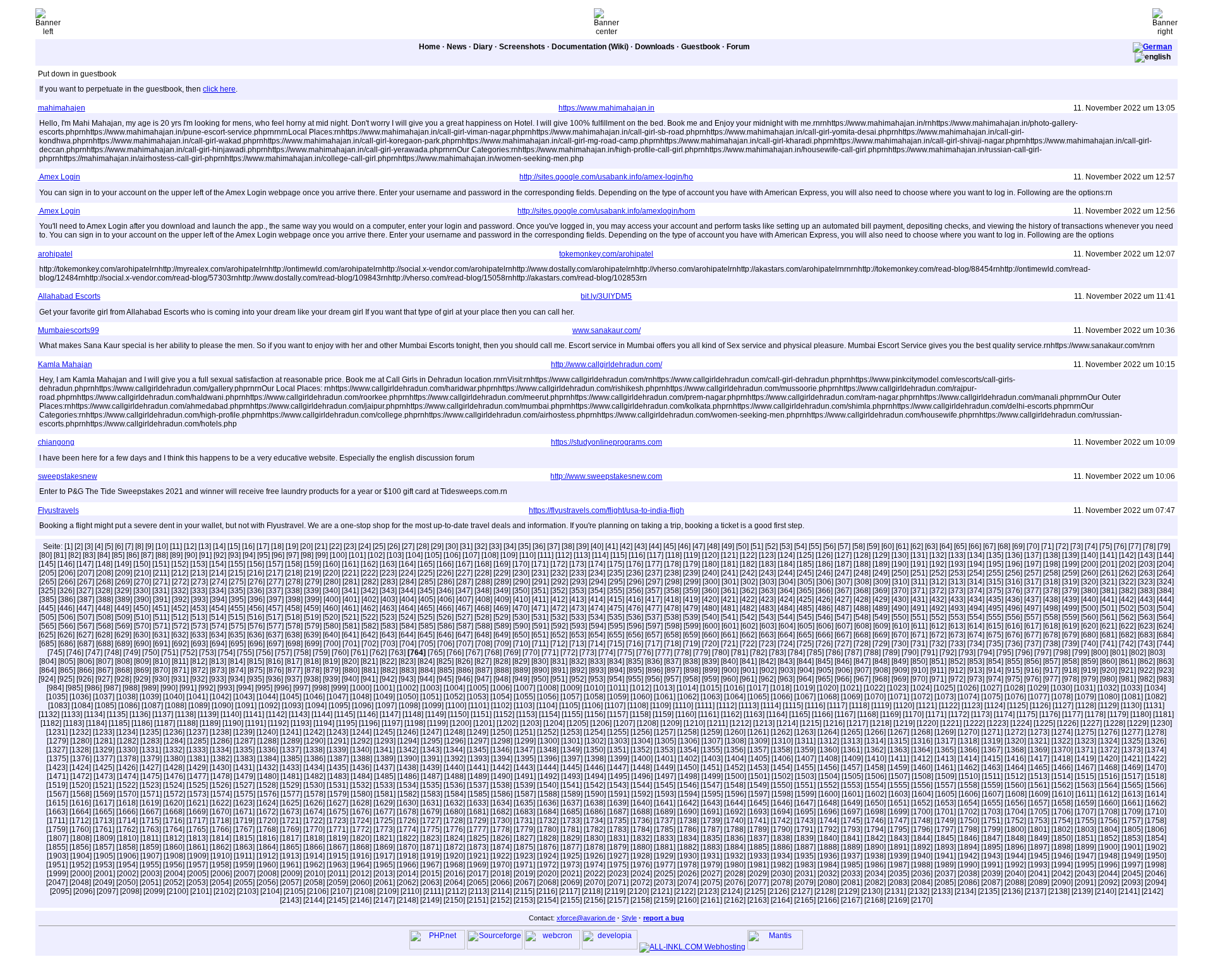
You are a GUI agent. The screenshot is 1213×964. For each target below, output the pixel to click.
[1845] (945, 838)
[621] (1108, 626)
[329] (122, 590)
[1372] (1108, 749)
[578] (294, 626)
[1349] (571, 749)
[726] (824, 643)
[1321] (1038, 741)
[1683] (524, 811)
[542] (748, 617)
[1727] (431, 820)
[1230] (1161, 723)
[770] (531, 652)
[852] (956, 661)
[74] (1091, 546)
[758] (302, 652)
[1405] (758, 758)
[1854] (1155, 838)
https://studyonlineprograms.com (606, 442)
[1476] (174, 776)
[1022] (874, 688)
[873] (218, 670)
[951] (558, 679)
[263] (1146, 573)
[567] (85, 626)
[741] (1108, 643)
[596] (635, 626)
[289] (502, 581)
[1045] (290, 696)
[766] (455, 652)
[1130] (1131, 705)
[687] (85, 643)
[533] (577, 617)
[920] (1108, 670)
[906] (843, 670)
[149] (122, 564)
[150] (141, 564)
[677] (1032, 634)
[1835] (711, 838)
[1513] (1038, 776)
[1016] (734, 688)
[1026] (968, 688)
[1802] (1062, 829)
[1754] (1062, 820)
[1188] (187, 723)
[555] (994, 617)
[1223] (997, 723)
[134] (975, 555)
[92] (220, 555)
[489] (881, 608)
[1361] (851, 749)
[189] (881, 564)
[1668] (173, 811)
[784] (796, 652)
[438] (1051, 599)
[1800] (1015, 829)
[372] (937, 590)
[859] (1089, 661)
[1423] (57, 767)
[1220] (927, 723)
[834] (615, 661)
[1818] (314, 838)
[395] (237, 599)
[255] (994, 573)
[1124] (994, 705)
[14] (219, 546)
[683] (1146, 634)
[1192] (278, 723)
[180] (710, 564)
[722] (748, 643)
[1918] (407, 856)
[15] (233, 546)
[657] (653, 634)
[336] (255, 590)
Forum (738, 46)
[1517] (1132, 776)
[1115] (793, 705)
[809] (142, 661)
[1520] (80, 785)
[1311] (805, 741)
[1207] (624, 723)
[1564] (1108, 785)
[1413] (945, 758)
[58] (858, 546)
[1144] (321, 714)
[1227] (1091, 723)
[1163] (754, 714)
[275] (237, 581)
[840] (729, 661)
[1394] (501, 758)
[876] (275, 670)
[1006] (501, 688)
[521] (350, 617)
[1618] (127, 802)
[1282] (127, 741)
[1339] (337, 749)
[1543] (618, 785)
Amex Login (59, 176)
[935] (255, 679)
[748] (112, 652)
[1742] (781, 820)
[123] (767, 555)
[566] (66, 626)
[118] (673, 555)
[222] (369, 573)
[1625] (290, 802)
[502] (1127, 608)
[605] (805, 626)
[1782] (594, 829)
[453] (198, 608)
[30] (451, 546)
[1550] (781, 785)
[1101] (478, 705)
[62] (916, 546)
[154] (217, 564)
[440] (1089, 599)
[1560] (1015, 785)
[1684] (547, 811)
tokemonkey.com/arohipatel (606, 254)
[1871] (431, 847)
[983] (1165, 679)
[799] (1080, 652)
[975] (1013, 679)
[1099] (433, 705)
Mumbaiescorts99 (68, 330)
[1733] (571, 820)
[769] (512, 652)
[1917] (384, 856)
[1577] (291, 794)
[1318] (968, 741)
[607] (843, 626)
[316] (1013, 581)
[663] (767, 634)
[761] (359, 652)
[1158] (640, 714)
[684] (1165, 634)
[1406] (782, 758)
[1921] (477, 856)
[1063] (711, 696)
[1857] (103, 847)
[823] (407, 661)
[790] (910, 652)
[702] (369, 643)
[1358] (781, 749)
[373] (956, 590)
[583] (388, 626)
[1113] (749, 705)
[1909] (197, 856)
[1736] (641, 820)
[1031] (1084, 688)
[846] (843, 661)
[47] (698, 546)
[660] (710, 634)
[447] (85, 608)
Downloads (655, 46)
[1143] (299, 714)
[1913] (290, 856)
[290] (521, 581)
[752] (188, 652)
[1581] (384, 794)
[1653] (945, 802)
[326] (66, 590)
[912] (956, 670)
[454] (217, 608)
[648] (483, 634)
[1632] (454, 802)
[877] (294, 670)
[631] (160, 634)
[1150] (458, 714)
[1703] (992, 811)
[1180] (1140, 714)
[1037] (103, 696)
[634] (217, 634)
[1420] (1108, 758)
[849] (899, 661)
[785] (815, 652)
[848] (881, 661)
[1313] (851, 741)
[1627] (337, 802)
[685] (47, 643)
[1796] (921, 829)
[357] (653, 590)
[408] (483, 599)
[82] (74, 555)
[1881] (664, 847)
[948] (501, 679)
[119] (692, 555)
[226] (445, 573)
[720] (710, 643)
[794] (985, 652)
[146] (66, 564)
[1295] (431, 741)
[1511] (992, 776)
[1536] (454, 785)
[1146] (367, 714)
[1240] (267, 732)
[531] (539, 617)
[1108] (637, 705)
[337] (274, 590)
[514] (217, 617)
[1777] (477, 829)
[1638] (594, 802)
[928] (122, 679)
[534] (596, 617)
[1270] (968, 732)
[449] (122, 608)
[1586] (501, 794)
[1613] (1132, 794)
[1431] (244, 767)
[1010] (594, 688)
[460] (331, 608)
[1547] (711, 785)
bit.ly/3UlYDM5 (606, 296)
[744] (1165, 643)
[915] (1013, 670)
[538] (672, 617)
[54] (800, 546)
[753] (207, 652)
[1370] (1062, 749)
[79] (1163, 546)
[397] (275, 599)
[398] (294, 599)
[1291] (338, 741)
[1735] (618, 820)
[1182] (50, 723)
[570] (142, 626)
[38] (568, 546)
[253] (956, 573)
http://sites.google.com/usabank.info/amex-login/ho (606, 176)
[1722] (314, 820)
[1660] (1108, 802)
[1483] (338, 776)
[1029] (1038, 688)
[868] (123, 670)
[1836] (734, 838)
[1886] (781, 847)
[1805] (1132, 829)
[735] (994, 643)
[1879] (618, 847)
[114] (600, 555)
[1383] (244, 758)
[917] (1051, 670)
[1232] (80, 732)
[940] (350, 679)
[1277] (1132, 732)
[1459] (898, 767)
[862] (1146, 661)
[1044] (267, 696)
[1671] (244, 811)
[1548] (734, 785)
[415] (615, 599)
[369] (881, 590)
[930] (160, 679)
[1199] (437, 723)
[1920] (454, 856)
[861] (1127, 661)
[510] (142, 617)
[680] (1089, 634)
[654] (596, 634)
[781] (739, 652)
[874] (237, 670)
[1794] (875, 829)
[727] (843, 643)
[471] (539, 608)
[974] (994, 679)
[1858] (127, 847)
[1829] (571, 838)
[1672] (267, 811)
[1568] (81, 794)
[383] (1146, 590)
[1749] (945, 820)
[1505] (852, 776)
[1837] (758, 838)
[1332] (173, 749)
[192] (937, 564)
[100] (338, 555)
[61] (902, 546)
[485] (805, 608)
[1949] (1132, 856)
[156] (255, 564)
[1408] (829, 758)
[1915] (337, 856)
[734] (975, 643)
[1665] (103, 811)
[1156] (594, 714)
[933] (217, 679)
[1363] (898, 749)
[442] (1127, 599)
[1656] (1015, 802)
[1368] (1015, 749)
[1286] (221, 741)
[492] (937, 608)
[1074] (968, 696)
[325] (47, 590)
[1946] (1062, 856)
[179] (691, 564)
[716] (634, 643)
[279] (313, 581)
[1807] (57, 838)
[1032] (1108, 688)
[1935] (805, 856)
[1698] (875, 811)
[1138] (185, 714)
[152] (179, 564)
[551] (918, 617)
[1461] (945, 767)
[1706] (1062, 811)
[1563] (1085, 785)
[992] (206, 688)
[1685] (571, 811)
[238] (672, 573)
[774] (606, 652)
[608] (862, 626)
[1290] (314, 741)
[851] (937, 661)
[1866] (314, 847)
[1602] (875, 794)
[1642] (688, 802)
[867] (104, 670)
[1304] (642, 741)
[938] (312, 679)
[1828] (547, 838)
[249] (881, 573)
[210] (142, 573)
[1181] (1163, 714)
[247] (843, 573)
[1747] (898, 820)
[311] (919, 581)
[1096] (362, 705)
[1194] (323, 723)
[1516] (1108, 776)
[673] (956, 634)
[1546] (688, 785)
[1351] (618, 749)
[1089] (199, 705)
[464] (407, 608)
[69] (1018, 546)
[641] (350, 634)
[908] (881, 670)
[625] (47, 634)
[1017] (757, 688)
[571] (161, 626)
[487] (843, 608)
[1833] (664, 838)
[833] (596, 661)
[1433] (290, 767)
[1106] (592, 705)
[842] (767, 661)
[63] (931, 546)
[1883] (711, 847)
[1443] (524, 767)
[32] (480, 546)
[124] (786, 555)
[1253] (571, 732)
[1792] (828, 829)
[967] (862, 679)
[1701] (945, 811)
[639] (312, 634)
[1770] (314, 829)
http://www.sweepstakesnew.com (606, 476)
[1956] (173, 864)
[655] (615, 634)
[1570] (127, 794)
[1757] (1132, 820)
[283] (388, 581)
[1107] (615, 705)
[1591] (618, 794)
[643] (388, 634)
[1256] (641, 732)
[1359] (805, 749)
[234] (596, 573)
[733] (956, 643)
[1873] (477, 847)
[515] (236, 617)
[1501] (758, 776)
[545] (805, 617)
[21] (321, 546)
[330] (141, 590)
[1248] (454, 732)
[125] (805, 555)
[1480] (268, 776)
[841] (748, 661)
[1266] (875, 732)
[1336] (267, 749)
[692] (180, 643)
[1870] (407, 847)
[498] (1051, 608)
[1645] (758, 802)
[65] (960, 546)
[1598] (782, 794)
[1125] (1017, 705)
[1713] (103, 820)
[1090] (222, 705)
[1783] (618, 829)
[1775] (431, 829)
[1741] (758, 820)
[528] (483, 617)
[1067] (805, 696)
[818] (312, 661)
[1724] (360, 820)
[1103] (524, 705)
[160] (331, 564)
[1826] (501, 838)
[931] (179, 679)
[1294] (408, 741)
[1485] (384, 776)
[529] (501, 617)
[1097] (386, 705)
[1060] (641, 696)
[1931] (711, 856)
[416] (634, 599)
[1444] (547, 767)
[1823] (431, 838)
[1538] (501, 785)
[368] (862, 590)
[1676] (360, 811)
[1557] (945, 785)
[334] (217, 590)
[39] (582, 546)
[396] (256, 599)
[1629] (384, 802)
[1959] (244, 864)
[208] (104, 573)
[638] (293, 634)
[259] (1070, 573)
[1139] (208, 714)
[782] (758, 652)
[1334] (220, 749)
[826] (464, 661)
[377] (1032, 590)
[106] (452, 555)
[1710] (1155, 811)
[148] (103, 564)
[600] (711, 626)
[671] (918, 634)
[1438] (407, 767)
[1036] (80, 696)
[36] (539, 546)
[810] (161, 661)
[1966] (407, 864)
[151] (160, 564)
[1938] (875, 856)
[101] (357, 555)
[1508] (922, 776)
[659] (691, 634)
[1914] (314, 856)
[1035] (57, 696)
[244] (786, 573)
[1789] (758, 829)
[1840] (828, 838)
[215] (236, 573)
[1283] (151, 741)
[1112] (726, 705)
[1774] (407, 829)
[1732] (547, 820)
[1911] (244, 856)
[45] (669, 546)
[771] (549, 652)
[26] (393, 546)
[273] (199, 581)
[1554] (875, 785)
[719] (691, 643)
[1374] (1155, 749)
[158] (293, 564)
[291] (540, 581)
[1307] (712, 741)
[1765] (197, 829)
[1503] (805, 776)
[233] (577, 573)
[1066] (781, 696)
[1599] (805, 794)
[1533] (384, 785)
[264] (1165, 573)
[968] (881, 679)
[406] (445, 599)
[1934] (781, 856)
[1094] (316, 705)
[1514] (1062, 776)
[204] (1165, 564)
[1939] (898, 856)
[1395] (525, 758)
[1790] (781, 829)
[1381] (197, 758)
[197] (1032, 564)
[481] (729, 608)
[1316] (921, 741)
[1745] (851, 820)
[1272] (1015, 732)
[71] (1047, 546)
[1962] (314, 864)
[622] (1127, 626)
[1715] (150, 820)
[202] (1127, 564)
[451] (160, 608)
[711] (540, 643)
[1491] (525, 776)
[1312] (828, 741)
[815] (255, 661)
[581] (350, 626)
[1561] (1038, 785)
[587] (464, 626)
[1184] (96, 723)
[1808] (81, 838)
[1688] (641, 811)
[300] (711, 581)
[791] (929, 652)
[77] (1134, 546)
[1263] (805, 732)
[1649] (851, 802)
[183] (767, 564)
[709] (502, 643)
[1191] (255, 723)
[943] (407, 679)
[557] (1032, 617)
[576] (256, 626)
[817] (293, 661)
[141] (1108, 555)
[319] (1070, 581)
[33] (495, 546)
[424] (786, 599)
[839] (710, 661)
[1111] (705, 705)
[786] (834, 652)
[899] (711, 670)
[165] (426, 564)
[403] (388, 599)
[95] (263, 555)
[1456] (828, 767)
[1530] (314, 785)
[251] (918, 573)
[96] (278, 555)
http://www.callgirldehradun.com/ (606, 364)
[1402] (688, 758)
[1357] (758, 749)
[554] (975, 617)
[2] (79, 546)
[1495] (618, 776)
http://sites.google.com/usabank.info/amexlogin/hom (606, 211)
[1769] (290, 829)
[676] (1013, 634)
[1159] (663, 714)
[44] (655, 546)
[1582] (408, 794)
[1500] (735, 776)
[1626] (314, 802)
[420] (710, 599)
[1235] (150, 732)
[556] (1013, 617)
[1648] (828, 802)
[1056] (547, 696)
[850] (918, 661)
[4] (99, 546)
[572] (180, 626)
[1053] (477, 696)
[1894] (968, 847)
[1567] (57, 794)
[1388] (361, 758)
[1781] (571, 829)
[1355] (711, 749)
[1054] (501, 696)
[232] (558, 573)
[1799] (992, 829)
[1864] (267, 847)
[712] (558, 643)
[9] (149, 546)
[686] (66, 643)
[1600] (829, 794)
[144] (1165, 555)
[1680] (454, 811)
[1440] (454, 767)
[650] (520, 634)
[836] (653, 661)
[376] (1013, 590)
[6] (119, 546)
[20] (306, 546)
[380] (1089, 590)
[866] (85, 670)
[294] (597, 581)
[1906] (127, 856)
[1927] (618, 856)
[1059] (618, 696)
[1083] (58, 705)
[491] (918, 608)
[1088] (175, 705)
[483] (767, 608)
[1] (68, 546)
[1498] (688, 776)
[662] (748, 634)
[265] (47, 581)
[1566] (1155, 785)
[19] (292, 546)
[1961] (290, 864)
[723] (767, 643)
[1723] (337, 820)
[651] (539, 634)
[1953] (103, 864)
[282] (369, 581)
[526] (445, 617)
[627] (85, 634)
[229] (501, 573)
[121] (729, 555)
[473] (577, 608)
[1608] (1016, 794)
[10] (161, 546)
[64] (945, 546)
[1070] (875, 696)
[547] (843, 617)
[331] (160, 590)
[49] (727, 546)
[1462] (968, 767)
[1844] (921, 838)
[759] (321, 652)
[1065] (758, 696)
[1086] (129, 705)
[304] (786, 581)
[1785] (664, 829)
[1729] (477, 820)
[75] (1105, 546)
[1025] (944, 688)
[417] (653, 599)
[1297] (478, 741)
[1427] (150, 767)
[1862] (220, 847)
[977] (1051, 679)
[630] (141, 634)
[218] (293, 573)
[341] (350, 590)
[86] (132, 555)
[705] (426, 643)
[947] (483, 679)
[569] (123, 626)
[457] (274, 608)
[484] (786, 608)
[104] (414, 555)
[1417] (1038, 758)
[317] (1032, 581)
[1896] (1015, 847)
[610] (900, 626)
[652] (558, 634)
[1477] (197, 776)
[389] (123, 599)
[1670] (220, 811)
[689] (123, 643)
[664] (786, 634)
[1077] (1038, 696)
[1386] (314, 758)
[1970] (501, 864)
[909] (900, 670)
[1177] (1072, 714)
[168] (483, 564)
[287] (464, 581)
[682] (1127, 634)
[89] (176, 555)
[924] (47, 679)
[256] (1013, 573)
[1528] (267, 785)
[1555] (898, 785)
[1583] (431, 794)
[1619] (150, 802)
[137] (1032, 555)
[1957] (197, 864)
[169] (501, 564)
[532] (558, 617)
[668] (862, 634)
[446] (66, 608)
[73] (1076, 546)
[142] (1127, 555)
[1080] (1108, 696)
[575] (237, 626)
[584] (407, 626)
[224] (407, 573)
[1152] (503, 714)
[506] (66, 617)
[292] (559, 581)
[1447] (618, 767)
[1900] (1108, 847)
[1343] (431, 749)
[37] (553, 546)
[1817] (290, 838)
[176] (634, 564)
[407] (464, 599)
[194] (975, 564)
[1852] (1108, 838)
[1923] (524, 856)
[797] (1042, 652)
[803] (1156, 652)
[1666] (127, 811)
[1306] (688, 741)
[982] (1146, 679)
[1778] (501, 829)
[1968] (454, 864)
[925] (66, 679)
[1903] (57, 856)
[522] (369, 617)
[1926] (594, 856)
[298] (673, 581)
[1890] (875, 847)
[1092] (269, 705)
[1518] (1155, 776)
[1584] (455, 794)
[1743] (805, 820)
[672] (937, 634)
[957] (672, 679)
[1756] (1108, 820)
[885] (445, 670)
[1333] (197, 749)
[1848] (1015, 838)
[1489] (478, 776)
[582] (369, 626)
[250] (899, 573)
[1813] (197, 838)
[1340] (360, 749)
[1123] (972, 705)
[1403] (712, 758)
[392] (180, 599)
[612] (937, 626)
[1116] (815, 705)
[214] (217, 573)
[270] (142, 581)
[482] (748, 608)
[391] (161, 599)
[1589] (571, 794)
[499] (1070, 608)
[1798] (968, 829)
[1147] (390, 714)
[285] (426, 581)
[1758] (1155, 820)
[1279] (57, 741)
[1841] (851, 838)
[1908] (174, 856)
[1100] (455, 705)
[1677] (384, 811)
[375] (994, 590)
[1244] (360, 732)
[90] (190, 555)
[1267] (898, 732)
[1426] (127, 767)
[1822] (407, 838)
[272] (180, 581)
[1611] (1085, 794)
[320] (1089, 581)
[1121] (926, 705)
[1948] (1108, 856)
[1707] (1085, 811)
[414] (596, 599)
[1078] (1062, 696)
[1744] (828, 820)
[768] (493, 652)
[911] (938, 670)
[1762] (127, 829)
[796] (1023, 652)
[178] (672, 564)
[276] (256, 581)
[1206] (601, 723)
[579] (313, 626)
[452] (179, 608)
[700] (332, 643)
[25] (379, 546)
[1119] (881, 705)
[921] (1127, 670)
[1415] (992, 758)
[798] (1061, 652)
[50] (742, 546)
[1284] (174, 741)
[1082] (1155, 696)
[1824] (454, 838)
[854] (994, 661)
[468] (483, 608)
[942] (388, 679)
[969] (899, 679)
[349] (501, 590)
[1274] (1062, 732)
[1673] (290, 811)
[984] (55, 688)
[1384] (268, 758)
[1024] (921, 688)
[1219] (904, 723)
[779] (701, 652)
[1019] (804, 688)
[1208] (647, 723)
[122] (748, 555)
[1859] (150, 847)
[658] (672, 634)
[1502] (782, 776)
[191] (918, 564)
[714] (596, 643)
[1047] (337, 696)
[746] (74, 652)
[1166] (822, 714)
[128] (862, 555)
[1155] (572, 714)
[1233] (103, 732)
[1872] (454, 847)
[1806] (1155, 829)
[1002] (407, 688)
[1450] (688, 767)
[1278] (1155, 732)
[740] (1089, 643)
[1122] (949, 705)
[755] (245, 652)
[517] (274, 617)
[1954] (127, 864)
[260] (1089, 573)
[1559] (992, 785)
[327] (85, 590)
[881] (369, 670)
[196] (1013, 564)
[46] (684, 546)
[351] (539, 590)
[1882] (688, 847)
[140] (1089, 555)
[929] (141, 679)
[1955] (150, 864)
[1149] (435, 714)
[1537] (477, 785)
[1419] (1085, 758)
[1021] (851, 688)
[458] (293, 608)
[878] (313, 670)
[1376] (81, 758)
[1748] (921, 820)
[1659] (1085, 802)
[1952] (80, 864)
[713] (577, 643)
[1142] (276, 714)
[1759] (57, 829)
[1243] (337, 732)
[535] (615, 617)
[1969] (477, 864)
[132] (937, 555)
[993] (225, 688)
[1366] (968, 749)
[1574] (221, 794)
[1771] (337, 829)
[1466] (1062, 767)
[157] (274, 564)
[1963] (337, 864)
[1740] (734, 820)
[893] (597, 670)
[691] (161, 643)
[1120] (903, 705)
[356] (634, 590)
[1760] (80, 829)
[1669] (197, 811)
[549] (881, 617)
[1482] (314, 776)
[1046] (314, 696)
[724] (786, 643)
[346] (445, 590)
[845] (824, 661)
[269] (123, 581)
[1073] (945, 696)
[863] (1165, 661)
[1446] (594, 767)
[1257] (664, 732)
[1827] (524, 838)
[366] (824, 590)
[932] (198, 679)
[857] (1051, 661)
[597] (654, 626)
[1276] (1108, 732)
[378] (1051, 590)
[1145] (344, 714)
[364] (786, 590)
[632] (179, 634)
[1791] (805, 829)
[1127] (1063, 705)
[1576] (268, 794)
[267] (85, 581)
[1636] (547, 802)
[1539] (524, 785)
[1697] (851, 811)
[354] (596, 590)
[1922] (501, 856)
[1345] (477, 749)
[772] (568, 652)
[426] (824, 599)
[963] (786, 679)
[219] (312, 573)
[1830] (594, 838)
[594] (597, 626)
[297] (654, 581)
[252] (937, 573)
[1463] (992, 767)
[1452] (734, 767)
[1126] (1040, 705)
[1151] (481, 714)
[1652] (921, 802)
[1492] (548, 776)
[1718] (220, 820)
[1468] (1108, 767)
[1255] (618, 732)
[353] (577, 590)
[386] (66, 599)
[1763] (150, 829)
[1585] (478, 794)
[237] (653, 573)
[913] (975, 670)
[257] (1032, 573)
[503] (1146, 608)
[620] (1089, 626)
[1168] (867, 714)
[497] (1032, 608)
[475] (615, 608)
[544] (786, 617)
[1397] (571, 758)
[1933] (758, 856)
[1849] (1038, 838)
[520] (331, 617)
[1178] (1095, 714)
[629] (122, 634)
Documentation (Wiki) (590, 46)
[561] (1108, 617)
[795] (1004, 652)
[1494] (595, 776)
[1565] (1132, 785)
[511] (161, 617)
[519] (312, 617)
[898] (692, 670)
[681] (1108, 634)
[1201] (484, 723)
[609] (881, 626)
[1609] (1039, 794)
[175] (615, 564)
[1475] (151, 776)
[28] (422, 546)
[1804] (1108, 829)
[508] (104, 617)
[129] (881, 555)
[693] (199, 643)
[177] (653, 564)
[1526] (220, 785)
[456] (255, 608)
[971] (937, 679)
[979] (1089, 679)
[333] (198, 590)
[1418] (1062, 758)
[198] (1051, 564)
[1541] (571, 785)
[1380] (174, 758)
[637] (274, 634)
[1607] (992, 794)
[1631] (431, 802)
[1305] (665, 741)
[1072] (921, 696)
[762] (378, 652)
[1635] (524, 802)
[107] (471, 555)
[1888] (828, 847)
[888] (502, 670)
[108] (489, 555)
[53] (786, 546)
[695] (237, 643)
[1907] (151, 856)
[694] (218, 643)
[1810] (127, 838)
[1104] (546, 705)
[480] (710, 608)
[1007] (524, 688)
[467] (464, 608)
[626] (66, 634)
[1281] (104, 741)
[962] (767, 679)
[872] (199, 670)
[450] (141, 608)
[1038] (127, 696)
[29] (437, 546)
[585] (426, 626)
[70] (1033, 546)
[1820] (360, 838)
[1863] (244, 847)
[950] (539, 679)
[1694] (781, 811)
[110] (527, 555)
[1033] (1131, 688)
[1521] (103, 785)
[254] (975, 573)
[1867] (337, 847)
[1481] (291, 776)
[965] (824, 679)
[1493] (571, 776)
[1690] (688, 811)
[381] (1108, 590)
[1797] (945, 829)
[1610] (1062, 794)
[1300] (548, 741)
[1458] (875, 767)
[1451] (711, 767)
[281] (350, 581)
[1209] (671, 723)
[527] (464, 617)
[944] (426, 679)
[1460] (921, 767)
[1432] (267, 767)
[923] (1165, 670)
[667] (843, 634)
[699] (313, 643)
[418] (672, 599)
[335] (236, 590)
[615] (994, 626)
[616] (1013, 626)
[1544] (641, 785)
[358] (672, 590)
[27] (408, 546)
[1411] (898, 758)
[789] (891, 652)
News (457, 46)
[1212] (740, 723)
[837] (672, 661)
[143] (1146, 555)
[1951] (57, 864)
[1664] (80, 811)
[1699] (898, 811)
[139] (1070, 555)
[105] (433, 555)
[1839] (805, 838)
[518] (293, 617)
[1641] (664, 802)
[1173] (981, 714)
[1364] (921, 749)
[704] (407, 643)
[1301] (571, 741)
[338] (293, 590)
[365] (805, 590)
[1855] (57, 847)
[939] (331, 679)
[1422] (1155, 758)
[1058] (594, 696)
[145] (47, 564)
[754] (226, 652)
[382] (1127, 590)
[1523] (150, 785)
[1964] (360, 864)
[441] (1108, 599)
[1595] (712, 794)
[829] (520, 661)
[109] (508, 555)
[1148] (412, 714)
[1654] (968, 802)
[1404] (735, 758)
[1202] (507, 723)
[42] (626, 546)
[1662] (1155, 802)
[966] (843, 679)
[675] (994, 634)
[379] (1070, 590)
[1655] (992, 802)
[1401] (665, 758)
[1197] (392, 723)
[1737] (664, 820)
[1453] (758, 767)
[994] (244, 688)
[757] (283, 652)
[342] (369, 590)
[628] (103, 634)
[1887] (805, 847)
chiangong (56, 442)
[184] (786, 564)
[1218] (880, 723)
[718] (672, 643)
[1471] (57, 776)
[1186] (141, 723)
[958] (691, 679)
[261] (1108, 573)
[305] (805, 581)
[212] (179, 573)
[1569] (104, 794)
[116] (637, 555)
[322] (1127, 581)
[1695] (805, 811)
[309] (881, 581)
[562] (1127, 617)
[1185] (119, 723)
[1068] (828, 696)
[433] (956, 599)
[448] (103, 608)
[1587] (525, 794)
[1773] (384, 829)
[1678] (407, 811)
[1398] (595, 758)
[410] (521, 599)
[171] (539, 564)
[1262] (781, 732)
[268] (104, 581)
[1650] (875, 802)
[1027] (991, 688)
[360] (710, 590)
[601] (730, 626)
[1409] (852, 758)
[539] (691, 617)
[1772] (360, 829)
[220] (331, 573)
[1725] (384, 820)
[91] (205, 555)
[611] (919, 626)
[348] (483, 590)
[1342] (407, 749)
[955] (634, 679)
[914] (994, 670)
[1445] (571, 767)
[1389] (384, 758)
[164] (407, 564)
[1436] (360, 767)
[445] (47, 608)
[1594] (688, 794)
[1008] (547, 688)
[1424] (80, 767)
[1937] (851, 856)
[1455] (805, 767)
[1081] (1132, 696)
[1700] (921, 811)
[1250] (501, 732)
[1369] (1038, 749)
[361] (729, 590)
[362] (748, 590)
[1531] (337, 785)
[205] (47, 573)
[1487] (431, 776)
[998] (320, 688)
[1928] (641, 856)
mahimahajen (61, 108)
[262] (1127, 573)
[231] (539, 573)
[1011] (617, 688)
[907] (862, 670)
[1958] (220, 864)
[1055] (524, 696)
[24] (364, 546)
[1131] (1154, 705)
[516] (255, 617)
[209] (123, 573)
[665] (805, 634)
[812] (198, 661)
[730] (899, 643)
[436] (1013, 599)
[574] (218, 626)
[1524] (173, 785)
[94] (249, 555)
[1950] (1155, 856)
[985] (74, 688)
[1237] (197, 732)
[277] (275, 581)
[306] (824, 581)
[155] (236, 564)
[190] (899, 564)
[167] (464, 564)
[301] (730, 581)
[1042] (220, 696)
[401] (350, 599)
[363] (767, 590)
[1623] (244, 802)
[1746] (875, 820)
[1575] (244, 794)
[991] (187, 688)
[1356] (734, 749)
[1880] (641, 847)
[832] (577, 661)
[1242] (314, 732)
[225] (426, 573)
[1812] (173, 838)
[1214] (787, 723)
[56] (829, 546)
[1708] (1108, 811)
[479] (691, 608)
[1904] (81, 856)
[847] (862, 661)
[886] (464, 670)
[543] (767, 617)
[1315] (898, 741)
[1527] (244, 785)
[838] (691, 661)
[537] (653, 617)
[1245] (384, 732)
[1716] (173, 820)
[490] (899, 608)
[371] (918, 590)
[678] (1051, 634)
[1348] (547, 749)
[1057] (571, 696)
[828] (501, 661)
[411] (540, 599)
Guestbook (700, 46)
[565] (47, 626)
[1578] (314, 794)
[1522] (127, 785)
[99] (321, 555)
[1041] (197, 696)
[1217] (857, 723)
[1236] (173, 732)
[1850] (1062, 838)
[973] (975, 679)
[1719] (244, 820)
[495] (994, 608)
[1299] (525, 741)
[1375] (57, 758)
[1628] (360, 802)
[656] (634, 634)
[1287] (244, 741)
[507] (85, 617)
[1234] (127, 732)
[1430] (220, 767)
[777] (663, 652)
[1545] (664, 785)
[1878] (594, 847)
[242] (748, 573)
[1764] (173, 829)
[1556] (921, 785)
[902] (767, 670)
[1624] (267, 802)
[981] (1127, 679)
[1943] (992, 856)
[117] (655, 555)
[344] (407, 590)
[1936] (828, 856)
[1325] (1132, 741)
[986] (93, 688)
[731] (918, 643)
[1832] (641, 838)
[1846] (968, 838)
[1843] (898, 838)
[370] (899, 590)
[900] (730, 670)
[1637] (571, 802)
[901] (748, 670)
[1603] (899, 794)
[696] (256, 643)
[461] (350, 608)
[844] (805, 661)
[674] (975, 634)
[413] (577, 599)
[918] (1070, 670)
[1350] (594, 749)
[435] (994, 599)
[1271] (992, 732)
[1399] (618, 758)
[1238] (220, 732)
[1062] (688, 696)
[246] (824, 573)
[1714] (127, 820)
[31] (466, 546)
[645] (426, 634)
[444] (1165, 599)
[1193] (301, 723)
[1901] (1132, 847)
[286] (445, 581)
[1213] (764, 723)
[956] (653, 679)
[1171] (936, 714)
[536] (634, 617)
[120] (710, 555)
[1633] (477, 802)
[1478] (221, 776)
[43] (640, 546)
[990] (169, 688)
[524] (407, 617)
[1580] (361, 794)
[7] (129, 546)
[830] (539, 661)
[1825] (477, 838)
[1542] (594, 785)
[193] (956, 564)
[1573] (197, 794)
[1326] (1155, 741)
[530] (520, 617)
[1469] (1132, 767)
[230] (520, 573)
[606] (824, 626)
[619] (1070, 626)
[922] (1146, 670)
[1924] (547, 856)
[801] (1118, 652)
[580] (332, 626)
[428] (862, 599)
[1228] (1114, 723)
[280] (332, 581)
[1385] (291, 758)
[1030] (1061, 688)
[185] (805, 564)
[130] (899, 555)
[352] (558, 590)
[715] (615, 643)
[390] (142, 599)
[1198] (414, 723)
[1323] (1085, 741)
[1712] (80, 820)
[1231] (57, 732)
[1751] (992, 820)
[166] (445, 564)
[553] (956, 617)
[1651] (898, 802)
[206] (66, 573)
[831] (558, 661)
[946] (464, 679)
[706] (445, 643)
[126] (824, 555)
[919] (1089, 670)
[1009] (571, 688)
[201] (1108, 564)
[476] (634, 608)
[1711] (57, 820)
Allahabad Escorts (69, 296)
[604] (786, 626)
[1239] (244, 732)
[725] (805, 643)
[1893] (945, 847)
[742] (1127, 643)
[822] (388, 661)
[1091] (245, 705)
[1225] (1044, 723)
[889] (521, 670)
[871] (180, 670)
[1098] (409, 705)
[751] (169, 652)
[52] (771, 546)
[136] (1013, 555)
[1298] (501, 741)
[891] (559, 670)
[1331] (150, 749)
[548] (862, 617)
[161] (350, 564)
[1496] (642, 776)
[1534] (407, 785)
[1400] (642, 758)
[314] (975, 581)
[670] (899, 634)
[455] (236, 608)
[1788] (734, 829)
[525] (426, 617)
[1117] (837, 705)
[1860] (173, 847)
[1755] (1085, 820)
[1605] (946, 794)
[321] (1108, 581)
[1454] (781, 767)
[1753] (1038, 820)
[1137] (162, 714)
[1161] (708, 714)
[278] (294, 581)
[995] (263, 688)
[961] (748, 679)
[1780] (547, 829)
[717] (653, 643)
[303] (767, 581)
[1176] (1049, 714)
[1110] (683, 705)
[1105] (569, 705)
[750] (150, 652)
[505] (47, 617)
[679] (1070, 634)
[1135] (117, 714)
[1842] (875, 838)
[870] (161, 670)
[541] (729, 617)
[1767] (244, 829)
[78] (1149, 546)
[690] (142, 643)
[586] (445, 626)
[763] (397, 652)
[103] (395, 555)
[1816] (267, 838)
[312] (937, 581)
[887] (483, 670)
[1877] (571, 847)
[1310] (782, 741)
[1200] (460, 723)
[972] (956, 679)
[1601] (852, 794)
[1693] (758, 811)
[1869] (384, 847)
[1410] (875, 758)
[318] (1051, 581)
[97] (292, 555)
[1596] (735, 794)
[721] (729, 643)
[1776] (454, 829)
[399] (313, 599)
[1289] (291, 741)
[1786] (688, 829)
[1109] (660, 705)
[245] (805, 573)
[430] (899, 599)
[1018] (781, 688)
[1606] (969, 794)
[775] (625, 652)
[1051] (431, 696)
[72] (1062, 546)
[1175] (1027, 714)
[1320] (1015, 741)
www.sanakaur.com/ (606, 330)
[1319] (992, 741)
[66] (975, 546)
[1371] (1085, 749)
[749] (131, 652)
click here (219, 89)
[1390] (408, 758)
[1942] (968, 856)
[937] (293, 679)
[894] (616, 670)
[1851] (1085, 838)
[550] (899, 617)
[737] (1032, 643)
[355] (615, 590)
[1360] (828, 749)
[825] (445, 661)
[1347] (524, 749)
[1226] (1067, 723)
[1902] (1155, 847)
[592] (559, 626)
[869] (142, 670)
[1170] (913, 714)
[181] (729, 564)
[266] (66, 581)
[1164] (776, 714)
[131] (918, 555)
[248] (862, 573)
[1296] (455, 741)
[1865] (290, 847)
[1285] (197, 741)
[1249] (477, 732)
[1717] (197, 820)
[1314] (875, 741)
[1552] (828, 785)
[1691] (711, 811)
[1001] (384, 688)
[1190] (232, 723)
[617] (1032, 626)
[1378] (127, 758)
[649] (501, 634)
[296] (635, 581)
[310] (900, 581)
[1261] (758, 732)
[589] (502, 626)
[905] (824, 670)
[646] (445, 634)
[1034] (1155, 688)
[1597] (758, 794)
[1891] (898, 847)
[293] (578, 581)
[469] (501, 608)
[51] (757, 546)
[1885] (758, 847)
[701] (350, 643)
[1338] (314, 749)
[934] (236, 679)
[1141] (253, 714)
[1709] (1132, 811)
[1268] (921, 732)
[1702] (968, 811)
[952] (577, 679)
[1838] (781, 838)
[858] (1070, 661)
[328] (103, 590)
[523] (388, 617)
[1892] (921, 847)
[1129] (1108, 705)
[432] (937, 599)
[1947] (1085, 856)
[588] (483, 626)
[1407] (805, 758)
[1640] (641, 802)
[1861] (197, 847)
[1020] (827, 688)
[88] (161, 555)
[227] (464, 573)
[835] (634, 661)
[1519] (57, 785)
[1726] (407, 820)
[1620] (173, 802)
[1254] (594, 732)
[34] (510, 546)
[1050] (407, 696)
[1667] (150, 811)
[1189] (210, 723)
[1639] (618, 802)
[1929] (664, 856)
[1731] (524, 820)
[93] (234, 555)
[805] (66, 661)
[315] (994, 581)
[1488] (455, 776)
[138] (1051, 555)
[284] (407, 581)
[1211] (717, 723)
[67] (989, 546)
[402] (369, 599)
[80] (45, 555)
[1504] (829, 776)
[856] (1032, 661)
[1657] (1038, 802)
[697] (275, 643)
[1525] (197, 785)
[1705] (1038, 811)
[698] (294, 643)
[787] (853, 652)
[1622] (220, 802)
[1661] (1132, 802)
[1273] (1038, 732)
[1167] (845, 714)
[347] (464, 590)
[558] (1051, 617)
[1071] (898, 696)
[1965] (384, 864)
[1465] (1038, 767)
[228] (483, 573)
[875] (256, 670)
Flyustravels (58, 510)
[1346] (501, 749)
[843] (786, 661)
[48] (713, 546)
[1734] (594, 820)
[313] (956, 581)
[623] (1146, 626)
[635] (236, 634)
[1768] (267, 829)
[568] (104, 626)
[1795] (898, 829)
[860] (1108, 661)
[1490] (501, 776)
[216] (255, 573)
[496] (1013, 608)
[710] (521, 643)
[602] (748, 626)
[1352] (641, 749)
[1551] (805, 785)
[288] (483, 581)
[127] (843, 555)
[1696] (828, 811)
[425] (805, 599)
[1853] (1132, 838)
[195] (994, 564)
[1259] (711, 732)
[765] (436, 652)
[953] (596, 679)
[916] (1032, 670)
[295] (616, 581)
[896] (654, 670)
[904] (805, 670)
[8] (139, 546)
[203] (1146, 564)
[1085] (105, 705)
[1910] (221, 856)
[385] (47, 599)
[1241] (290, 732)
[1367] (992, 749)
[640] (331, 634)
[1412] (921, 758)
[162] (369, 564)
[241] (729, 573)
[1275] (1085, 732)
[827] (483, 661)
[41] (611, 546)
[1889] (851, 847)
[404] (407, 599)
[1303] (618, 741)
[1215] (810, 723)
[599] (692, 626)
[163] (388, 564)
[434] (975, 599)
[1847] (992, 838)
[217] (274, 573)
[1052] (454, 696)
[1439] (431, 767)
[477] (653, 608)
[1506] (875, 776)
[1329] (103, 749)
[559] (1070, 617)
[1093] (292, 705)
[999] (339, 688)
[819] (331, 661)
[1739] (711, 820)
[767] (474, 652)
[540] (710, 617)
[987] (112, 688)
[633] (198, 634)
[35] (524, 546)
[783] (777, 652)
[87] (147, 555)
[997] (301, 688)
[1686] (594, 811)
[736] (1013, 643)
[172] (558, 564)
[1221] (951, 723)
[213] (198, 573)
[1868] (360, 847)
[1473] (104, 776)
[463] (388, 608)
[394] (218, 599)
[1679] (431, 811)
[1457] (851, 767)
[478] (672, 608)
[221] (350, 573)
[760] (340, 652)
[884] (426, 670)
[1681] (477, 811)
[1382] (221, 758)
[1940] (921, 856)
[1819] (337, 838)
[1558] (968, 785)
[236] (634, 573)
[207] (85, 573)
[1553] (851, 785)
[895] (635, 670)
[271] (161, 581)
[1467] (1085, 767)
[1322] (1062, 741)
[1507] (899, 776)
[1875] (524, 847)
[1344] (454, 749)
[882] (388, 670)
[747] (93, 652)
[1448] (641, 767)
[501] (1108, 608)
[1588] (548, 794)
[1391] (431, 758)
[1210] (694, 723)
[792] (948, 652)
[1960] (267, 864)
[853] (975, 661)
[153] (198, 564)
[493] (956, 608)
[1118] (859, 705)
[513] (198, 617)
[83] (89, 555)
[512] (179, 617)
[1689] (664, 811)
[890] (540, 670)
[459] (312, 608)
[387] (85, 599)
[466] (445, 608)
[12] (190, 546)
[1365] (945, 749)
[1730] (501, 820)
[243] (767, 573)
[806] (85, 661)
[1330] (127, 749)
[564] (1165, 617)
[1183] (73, 723)
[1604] (922, 794)
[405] (426, 599)
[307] (843, 581)
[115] (618, 555)
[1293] (384, 741)
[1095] (339, 705)
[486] (824, 608)
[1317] (945, 741)
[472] (558, 608)
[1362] (875, 749)
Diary (483, 46)
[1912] (267, 856)
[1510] (969, 776)
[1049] (384, 696)
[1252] (547, 732)
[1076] (1015, 696)
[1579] (338, 794)
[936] (274, 679)
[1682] (501, 811)
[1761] (103, 829)
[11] (176, 546)
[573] (199, 626)
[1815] (244, 838)
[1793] (851, 829)
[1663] (57, 811)
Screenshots (522, 46)
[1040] (173, 696)
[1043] (244, 696)
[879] (332, 670)
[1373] (1132, 749)
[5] (109, 546)
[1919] (431, 856)
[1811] (150, 838)
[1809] (104, 838)
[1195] (346, 723)
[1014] (687, 688)
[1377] (104, 758)
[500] (1089, 608)
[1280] (81, 741)
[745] (55, 652)
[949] (520, 679)
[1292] (361, 741)
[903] (786, 670)
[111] (545, 555)
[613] (956, 626)
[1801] (1038, 829)
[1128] (1085, 705)
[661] (729, 634)
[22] (335, 546)
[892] (578, 670)
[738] (1051, 643)
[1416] (1015, 758)
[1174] (1004, 714)
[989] (150, 688)
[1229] (1138, 723)
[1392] (455, 758)
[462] (369, 608)
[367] (843, 590)
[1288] (268, 741)
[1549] (758, 785)
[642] (369, 634)
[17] (262, 546)
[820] (350, 661)
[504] (1165, 608)
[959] (710, 679)
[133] (956, 555)
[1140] (230, 714)
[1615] (57, 802)
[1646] (781, 802)
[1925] (571, 856)
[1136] (140, 714)
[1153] (526, 714)
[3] (89, 546)
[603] (767, 626)
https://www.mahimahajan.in (606, 108)
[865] (66, 670)
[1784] (641, 829)
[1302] (595, 741)
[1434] (314, 767)
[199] (1070, 564)
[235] (615, 573)
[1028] (1014, 688)
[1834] (688, 838)
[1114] (771, 705)
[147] (85, 564)
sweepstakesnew (67, 476)
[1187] (164, 723)
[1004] (454, 688)
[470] (520, 608)
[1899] (1085, 847)
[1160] (685, 714)
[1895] (992, 847)
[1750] (968, 820)
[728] (862, 643)
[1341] (384, 749)
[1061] (664, 696)
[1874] (501, 847)
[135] (994, 555)
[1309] (758, 741)
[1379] (151, 758)
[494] (975, 608)
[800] (1099, 652)
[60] (887, 546)
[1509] (946, 776)
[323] (1146, 581)
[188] (862, 564)
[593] (578, 626)
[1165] (799, 714)
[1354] (688, 749)
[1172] (958, 714)
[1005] (477, 688)
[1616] (80, 802)
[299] (692, 581)
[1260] (734, 732)
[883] (407, 670)
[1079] (1085, 696)
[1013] (664, 688)
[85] (118, 555)
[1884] (734, 847)
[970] (918, 679)
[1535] (431, 785)
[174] (596, 564)
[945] (445, 679)
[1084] (82, 705)
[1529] (290, 785)
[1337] (290, 749)
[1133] (71, 714)
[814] (236, 661)
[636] (255, 634)
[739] (1070, 643)
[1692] (734, 811)
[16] (248, 546)
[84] (103, 555)
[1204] (554, 723)
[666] (824, 634)
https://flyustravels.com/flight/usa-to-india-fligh (606, 510)
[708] (483, 643)
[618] (1051, 626)
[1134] (94, 714)
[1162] (731, 714)
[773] (587, 652)
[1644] (734, 802)
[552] (937, 617)
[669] (881, 634)
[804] (47, 661)
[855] (1013, 661)
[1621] (197, 802)
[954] (615, 679)
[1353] (664, 749)
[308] (862, 581)
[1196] (369, 723)
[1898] (1062, 847)
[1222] (974, 723)
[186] (824, 564)
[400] (332, 599)
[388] (104, 599)
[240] (710, 573)
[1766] (220, 829)
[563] (1146, 617)
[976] (1032, 679)
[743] (1146, 643)
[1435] (337, 767)
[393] (199, 599)
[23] (350, 546)
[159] (312, 564)
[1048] (360, 696)
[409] (502, 599)
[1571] (151, 794)
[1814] (220, 838)
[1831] (618, 838)
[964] (805, 679)
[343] (388, 590)
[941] (369, 679)
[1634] (501, 802)
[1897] (1038, 847)
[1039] (150, 696)
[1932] (734, 856)
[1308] (735, 741)
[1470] (1155, 767)
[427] (843, 599)
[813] (217, 661)
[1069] (851, 696)
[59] (873, 546)
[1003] (431, 688)
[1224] (1021, 723)
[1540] (547, 785)
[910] (919, 670)
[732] (937, 643)
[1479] (244, 776)
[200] (1089, 564)
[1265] (851, 732)
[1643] (711, 802)
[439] (1070, 599)
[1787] (711, 829)
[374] (975, 590)
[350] (520, 590)
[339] (312, 590)
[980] (1108, 679)
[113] (582, 555)
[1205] (577, 723)
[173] (577, 564)
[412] (558, 599)
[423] (767, 599)
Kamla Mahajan (65, 364)
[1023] (897, 688)
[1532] (360, 785)
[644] (407, 634)
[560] (1089, 617)
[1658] (1062, 802)
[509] (123, 617)
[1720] (267, 820)
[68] (1004, 546)
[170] (520, 564)
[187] (843, 564)
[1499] (712, 776)
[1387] (338, 758)
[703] (388, 643)
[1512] (1015, 776)
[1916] (360, 856)
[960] (729, 679)
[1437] (384, 767)
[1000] (360, 688)
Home (429, 46)
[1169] (890, 714)
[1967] (431, 864)
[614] (975, 626)
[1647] (805, 802)
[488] (862, 608)
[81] (60, 555)
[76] (1120, 546)
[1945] (1038, 856)
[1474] (127, 776)
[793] (966, 652)
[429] (881, 599)
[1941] (945, 856)
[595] (616, 626)
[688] (104, 643)
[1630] (407, 802)
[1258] (688, 732)
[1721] (290, 820)
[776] (644, 652)
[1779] (524, 829)
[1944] (1015, 856)
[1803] (1085, 829)
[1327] (57, 749)
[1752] (1015, 820)
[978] (1070, 679)
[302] (748, 581)
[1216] (834, 723)
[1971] (524, 864)
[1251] (524, 732)
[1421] (1132, 758)
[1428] (173, 767)
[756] (264, 652)
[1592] (642, 794)
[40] (597, 546)
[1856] (80, 847)
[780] (720, 652)
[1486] (408, 776)
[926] (85, 679)
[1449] (664, 767)
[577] (275, 626)
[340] (331, 590)
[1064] (734, 696)
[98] (307, 555)
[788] (872, 652)
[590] (521, 626)
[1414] (968, 758)
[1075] (992, 696)
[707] (464, 643)
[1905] (104, 856)
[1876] (547, 847)
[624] (1165, 626)
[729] (881, 643)
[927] (103, 679)
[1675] (337, 811)
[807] (104, 661)
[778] (682, 652)
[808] (123, 661)
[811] (180, 661)
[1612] (1108, 794)
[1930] (688, 856)
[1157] (617, 714)
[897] (673, 670)
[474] (596, 608)
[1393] (478, 758)
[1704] (1015, 811)
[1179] (1117, 714)
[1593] (665, 794)
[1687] (618, 811)
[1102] (501, 705)
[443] (1146, 599)
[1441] (477, 767)
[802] (1137, 652)
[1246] (407, 732)
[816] (274, 661)
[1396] (548, 758)
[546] (824, 617)
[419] (691, 599)
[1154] (549, 714)
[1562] (1062, 785)
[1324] (1108, 741)
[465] (426, 608)
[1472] (81, 776)
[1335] (244, 749)
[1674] (314, 811)
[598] (673, 626)
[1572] (174, 794)
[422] (748, 599)
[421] (729, 599)
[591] (540, 626)
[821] (369, 661)
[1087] (152, 705)
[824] (426, 661)
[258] (1051, 573)
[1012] (640, 688)
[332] (179, 590)
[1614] (1155, 794)
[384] (1165, 590)
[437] (1032, 599)
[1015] (710, 688)
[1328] (80, 749)
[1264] (828, 732)
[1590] (595, 794)
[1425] (103, 767)
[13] (204, 546)
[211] (161, 573)
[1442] (501, 767)
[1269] (945, 732)
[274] (218, 581)
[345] (426, 590)
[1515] (1085, 776)
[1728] (454, 820)
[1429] (197, 767)
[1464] (1015, 767)
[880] (350, 670)
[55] (815, 546)
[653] (577, 634)
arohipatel (55, 254)
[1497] (665, 776)
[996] (282, 688)
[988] (131, 688)
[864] (47, 670)
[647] (464, 634)
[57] (844, 546)
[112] (563, 555)
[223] (388, 573)
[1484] (361, 776)
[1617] (103, 802)
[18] (277, 546)
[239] (691, 573)
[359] (691, 590)
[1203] (530, 723)
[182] (748, 564)
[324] (1165, 581)
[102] (376, 555)
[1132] (49, 714)
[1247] (431, 732)
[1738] (688, 820)
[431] (918, 599)
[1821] (384, 838)
